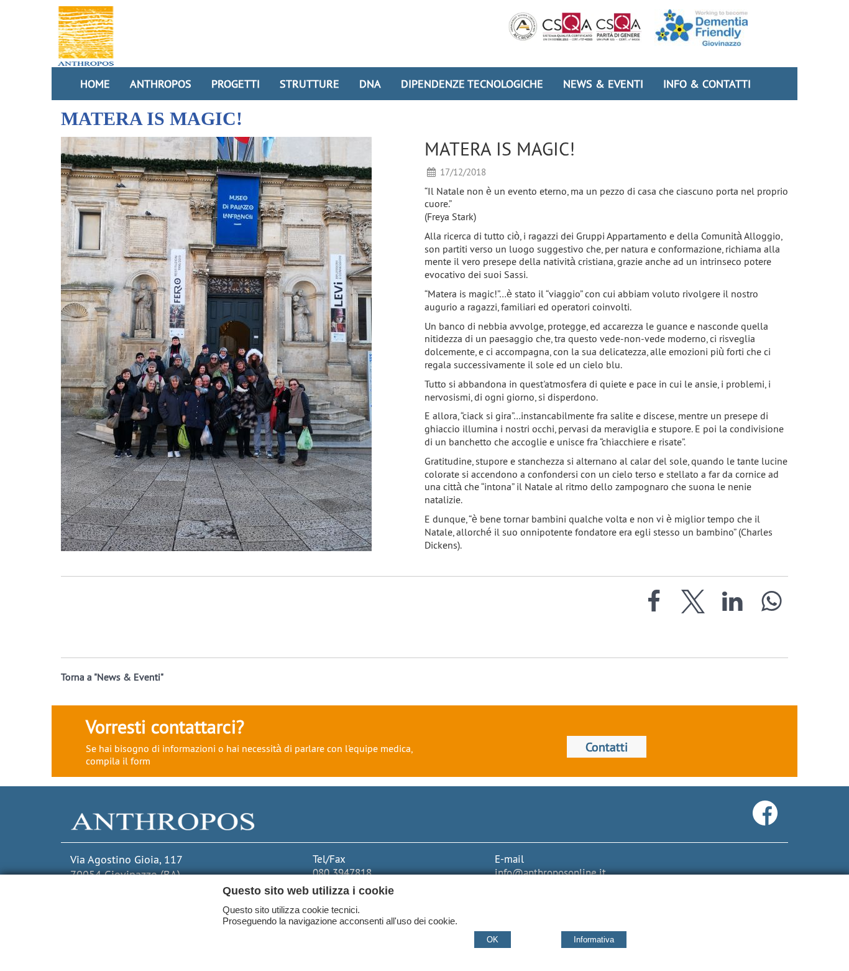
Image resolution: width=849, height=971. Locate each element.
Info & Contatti (707, 84)
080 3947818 (342, 873)
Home (95, 84)
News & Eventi (603, 84)
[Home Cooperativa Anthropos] (86, 36)
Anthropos (160, 84)
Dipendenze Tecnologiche (472, 84)
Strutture (309, 84)
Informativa (594, 939)
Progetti (235, 84)
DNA (370, 84)
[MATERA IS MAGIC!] (235, 344)
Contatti (606, 747)
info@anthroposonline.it (550, 873)
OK (492, 939)
